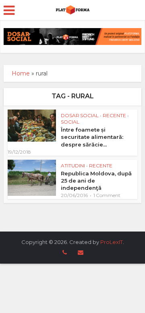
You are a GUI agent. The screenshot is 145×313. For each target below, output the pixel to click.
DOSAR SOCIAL (80, 115)
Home (21, 73)
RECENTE (114, 115)
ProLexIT (111, 242)
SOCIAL (70, 122)
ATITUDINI (73, 166)
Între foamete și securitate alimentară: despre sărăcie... (92, 136)
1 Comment (106, 195)
